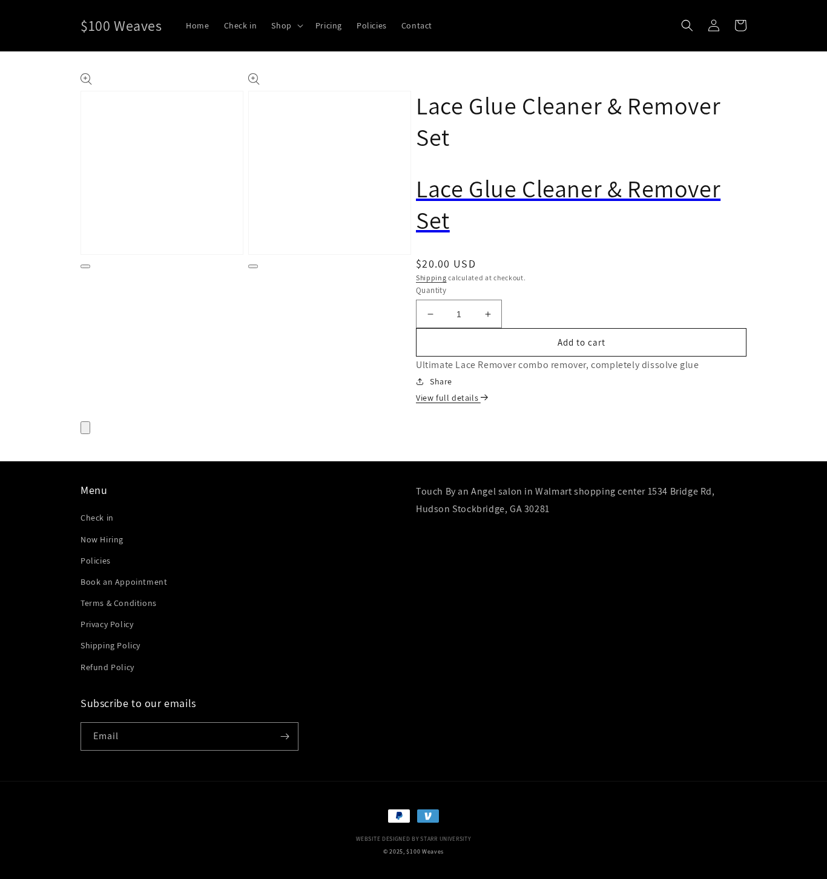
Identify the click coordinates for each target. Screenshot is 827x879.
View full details (448, 397)
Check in (97, 517)
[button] (286, 25)
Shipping (431, 277)
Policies (96, 560)
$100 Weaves (425, 851)
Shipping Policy (110, 645)
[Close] (85, 427)
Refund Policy (107, 667)
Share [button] (441, 381)
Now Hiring (102, 539)
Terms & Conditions (119, 603)
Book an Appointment (124, 581)
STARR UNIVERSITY (445, 839)
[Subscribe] (284, 736)
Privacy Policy (107, 624)
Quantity (431, 290)
